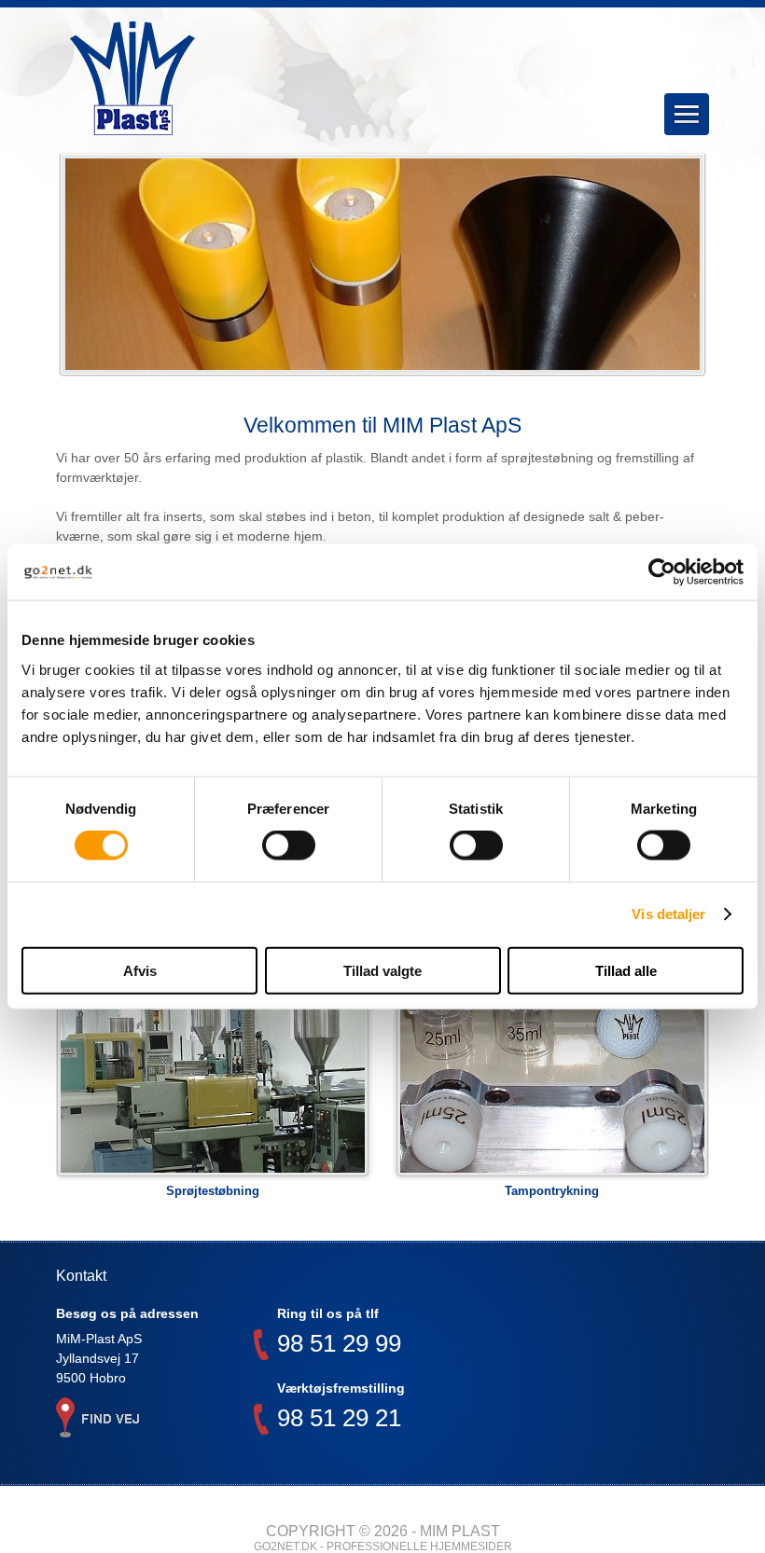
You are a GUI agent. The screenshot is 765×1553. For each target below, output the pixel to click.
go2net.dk (285, 1546)
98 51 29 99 (339, 1345)
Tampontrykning (552, 1191)
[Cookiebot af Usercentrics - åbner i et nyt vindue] (662, 572)
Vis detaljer (668, 914)
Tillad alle (626, 970)
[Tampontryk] (552, 1075)
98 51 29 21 (339, 1420)
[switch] (288, 845)
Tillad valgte (382, 970)
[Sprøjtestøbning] (213, 1075)
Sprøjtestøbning (212, 1191)
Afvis (140, 970)
